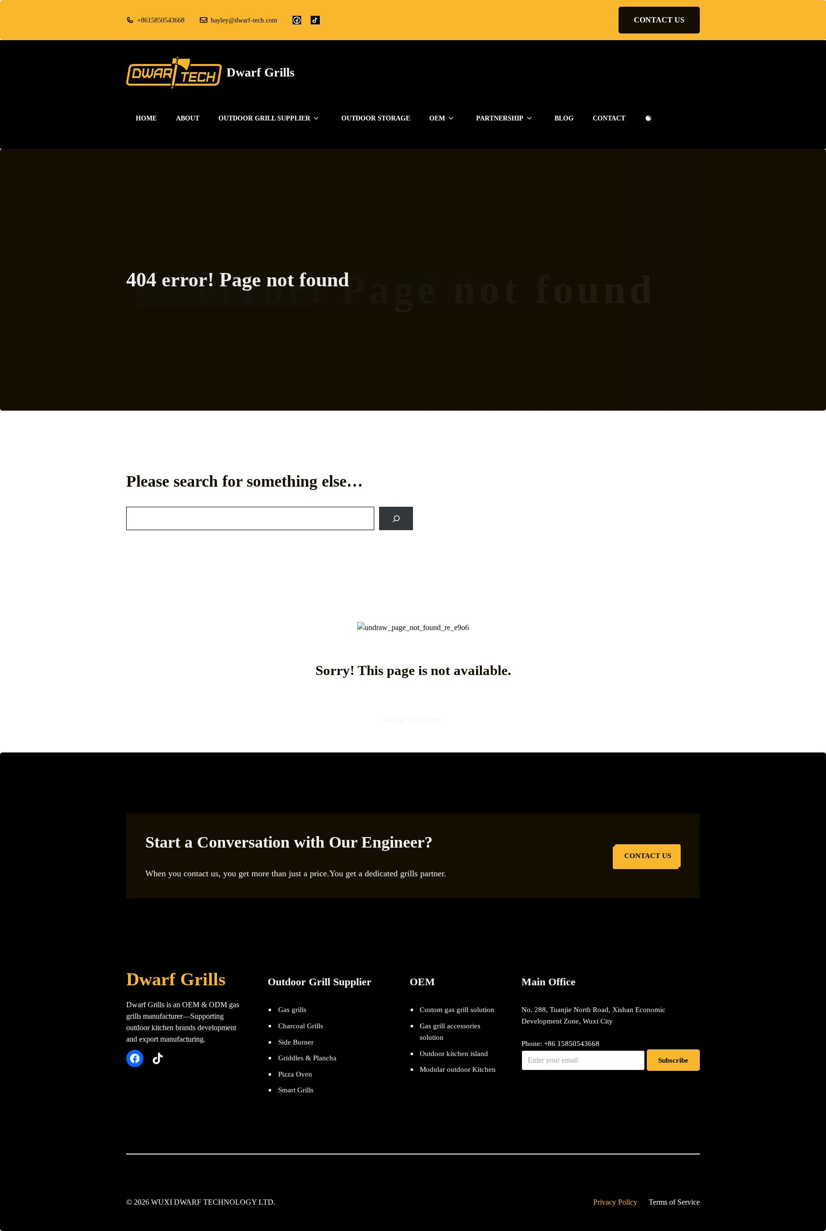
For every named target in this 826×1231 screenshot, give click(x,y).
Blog (564, 118)
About (187, 118)
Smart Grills (296, 1090)
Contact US (659, 20)
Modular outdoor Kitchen (458, 1069)
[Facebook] (297, 20)
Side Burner (296, 1042)
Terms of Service (674, 1202)
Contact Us (647, 856)
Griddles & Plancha (307, 1058)
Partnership (499, 118)
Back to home (413, 720)
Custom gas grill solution (457, 1009)
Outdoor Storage (375, 118)
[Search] (396, 518)
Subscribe (673, 1060)
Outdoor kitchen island (454, 1053)
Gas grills (292, 1009)
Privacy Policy (615, 1202)
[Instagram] (315, 20)
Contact (609, 118)
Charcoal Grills (300, 1026)
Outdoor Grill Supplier (264, 118)
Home (146, 118)
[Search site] (649, 118)
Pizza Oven (295, 1074)
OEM (437, 118)
